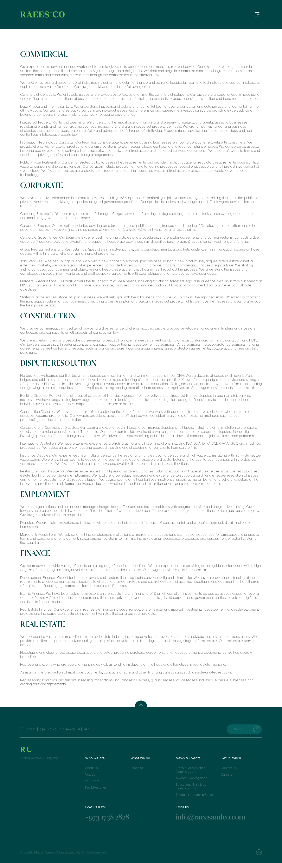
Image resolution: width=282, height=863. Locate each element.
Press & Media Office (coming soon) (190, 770)
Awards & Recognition (191, 778)
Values (90, 775)
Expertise (137, 768)
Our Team (92, 781)
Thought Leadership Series (195, 795)
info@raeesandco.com (210, 817)
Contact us (228, 768)
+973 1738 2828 (107, 817)
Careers (226, 775)
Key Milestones (96, 788)
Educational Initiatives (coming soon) (191, 786)
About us (91, 768)
